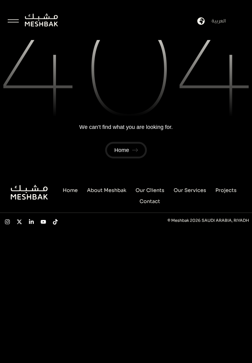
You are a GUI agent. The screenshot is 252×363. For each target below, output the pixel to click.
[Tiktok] (55, 221)
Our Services (190, 190)
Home (70, 190)
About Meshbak (106, 190)
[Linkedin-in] (31, 221)
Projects (226, 190)
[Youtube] (43, 221)
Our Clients (150, 190)
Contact (150, 201)
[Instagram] (7, 221)
